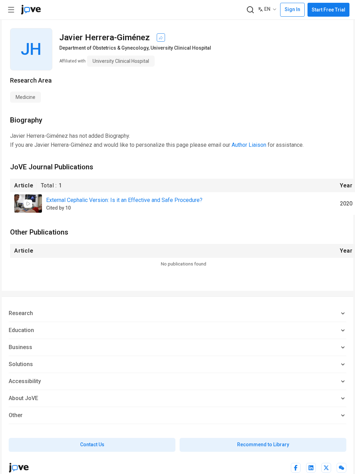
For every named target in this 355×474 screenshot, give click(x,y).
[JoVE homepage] (19, 468)
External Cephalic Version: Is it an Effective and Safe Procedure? (124, 200)
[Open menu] (11, 9)
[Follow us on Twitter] (326, 468)
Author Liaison (249, 145)
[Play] (28, 204)
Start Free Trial (328, 9)
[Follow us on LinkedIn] (311, 468)
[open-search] (250, 10)
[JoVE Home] (31, 10)
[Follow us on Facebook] (296, 468)
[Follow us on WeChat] (341, 468)
